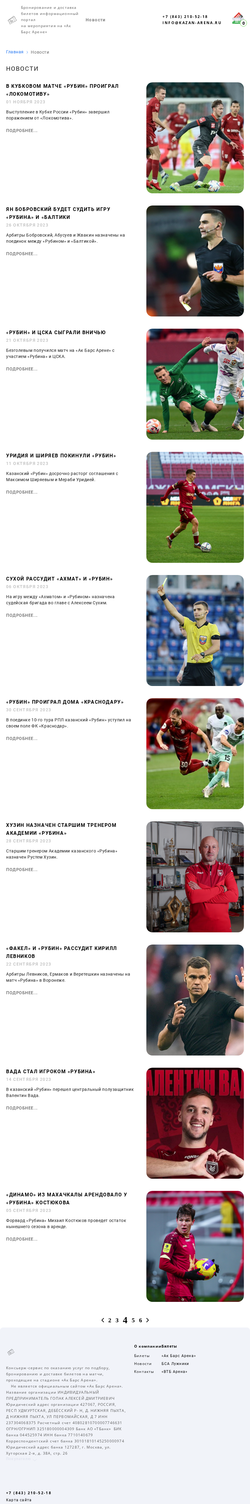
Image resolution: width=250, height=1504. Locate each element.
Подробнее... (22, 130)
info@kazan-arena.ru (192, 22)
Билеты (142, 1355)
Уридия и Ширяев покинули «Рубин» (61, 456)
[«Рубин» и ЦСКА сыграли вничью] (195, 438)
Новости (96, 19)
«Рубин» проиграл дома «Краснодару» (65, 702)
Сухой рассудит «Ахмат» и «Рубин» (59, 579)
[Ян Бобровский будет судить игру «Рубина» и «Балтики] (195, 315)
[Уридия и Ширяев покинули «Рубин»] (195, 561)
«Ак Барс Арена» (179, 1356)
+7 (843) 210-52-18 (185, 16)
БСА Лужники (175, 1364)
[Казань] (35, 1351)
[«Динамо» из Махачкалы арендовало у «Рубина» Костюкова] (195, 1300)
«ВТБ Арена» (175, 1372)
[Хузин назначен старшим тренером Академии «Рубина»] (195, 931)
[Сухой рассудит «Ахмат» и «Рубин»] (195, 684)
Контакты (144, 1371)
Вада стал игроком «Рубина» (51, 1071)
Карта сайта (19, 1500)
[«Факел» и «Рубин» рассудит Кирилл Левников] (195, 1054)
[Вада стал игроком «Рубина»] (195, 1177)
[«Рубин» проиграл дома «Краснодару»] (195, 807)
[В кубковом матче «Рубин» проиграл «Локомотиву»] (195, 192)
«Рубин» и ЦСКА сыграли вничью (56, 332)
